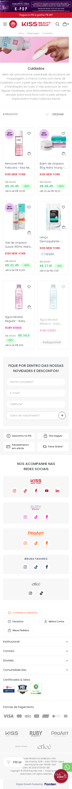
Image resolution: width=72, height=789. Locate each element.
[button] (29, 154)
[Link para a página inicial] (21, 33)
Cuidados (47, 33)
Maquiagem (33, 33)
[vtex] (9, 690)
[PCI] (22, 689)
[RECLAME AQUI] (36, 689)
